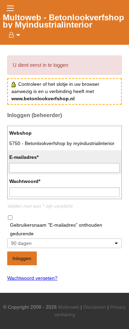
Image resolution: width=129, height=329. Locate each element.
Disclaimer (94, 307)
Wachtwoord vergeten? (32, 278)
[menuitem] (12, 35)
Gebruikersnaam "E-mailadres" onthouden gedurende (56, 229)
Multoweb (68, 307)
